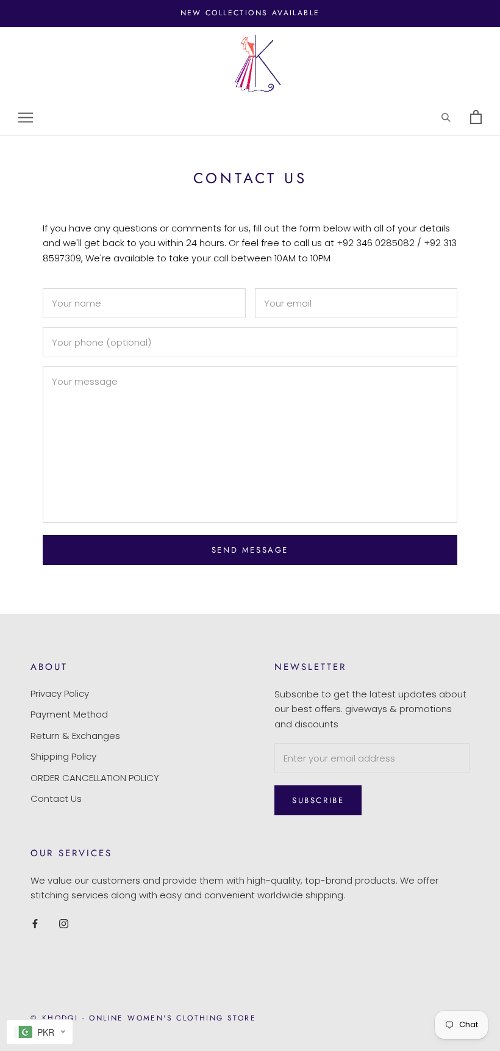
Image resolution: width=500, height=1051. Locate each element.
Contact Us (56, 798)
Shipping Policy (63, 756)
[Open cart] (476, 118)
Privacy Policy (59, 693)
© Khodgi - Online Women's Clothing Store (143, 1018)
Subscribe (318, 800)
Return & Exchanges (75, 735)
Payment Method (69, 714)
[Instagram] (63, 923)
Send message (250, 550)
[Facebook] (35, 923)
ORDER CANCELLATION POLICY (94, 777)
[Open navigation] (25, 117)
